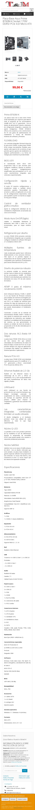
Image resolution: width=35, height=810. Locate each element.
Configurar (5, 799)
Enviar (24, 770)
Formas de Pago (8, 779)
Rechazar (13, 799)
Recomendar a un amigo (11, 107)
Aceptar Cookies (22, 799)
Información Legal (24, 776)
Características (8, 103)
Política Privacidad (8, 778)
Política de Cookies (18, 808)
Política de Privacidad (16, 762)
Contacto (28, 14)
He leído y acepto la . (16, 766)
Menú (7, 14)
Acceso (17, 14)
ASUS (19, 72)
